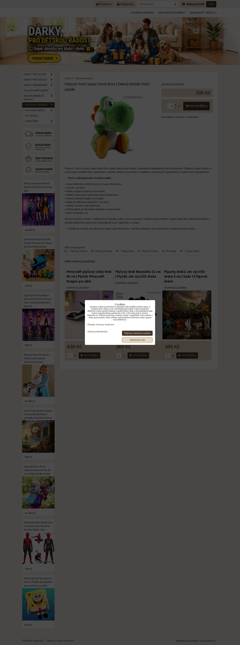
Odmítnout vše (137, 340)
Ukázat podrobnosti (97, 331)
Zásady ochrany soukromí (100, 324)
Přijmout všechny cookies (137, 333)
